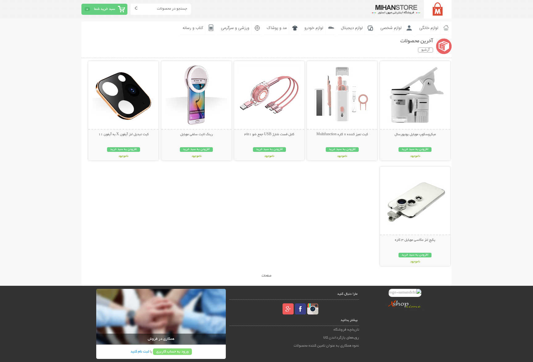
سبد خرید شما (104, 9)
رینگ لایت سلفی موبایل (196, 134)
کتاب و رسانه (193, 28)
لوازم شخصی (391, 28)
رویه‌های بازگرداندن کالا (341, 338)
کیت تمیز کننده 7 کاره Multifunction (342, 134)
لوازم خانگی (428, 28)
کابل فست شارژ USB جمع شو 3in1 (269, 134)
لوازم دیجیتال (352, 28)
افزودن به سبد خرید (415, 149)
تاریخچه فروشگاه (346, 330)
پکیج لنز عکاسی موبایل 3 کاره (415, 240)
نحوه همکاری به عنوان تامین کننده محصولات (326, 346)
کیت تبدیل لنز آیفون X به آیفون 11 (123, 134)
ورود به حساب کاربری (172, 352)
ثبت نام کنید (139, 352)
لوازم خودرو (313, 28)
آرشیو (425, 50)
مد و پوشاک (277, 28)
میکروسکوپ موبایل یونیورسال (415, 134)
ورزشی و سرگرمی (235, 28)
